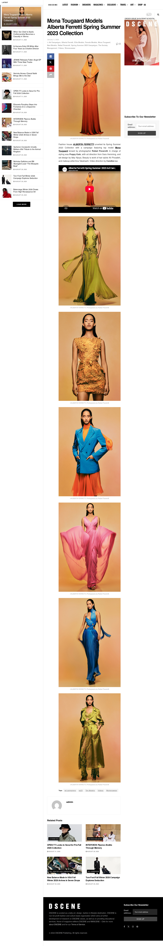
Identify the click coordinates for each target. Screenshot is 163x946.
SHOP (140, 4)
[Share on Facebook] (50, 56)
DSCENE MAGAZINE (95, 839)
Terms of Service (78, 924)
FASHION (74, 4)
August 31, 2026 (54, 851)
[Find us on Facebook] (124, 926)
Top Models (90, 790)
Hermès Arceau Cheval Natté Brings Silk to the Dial (25, 74)
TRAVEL (123, 4)
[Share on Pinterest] (50, 69)
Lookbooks (54, 839)
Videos (61, 48)
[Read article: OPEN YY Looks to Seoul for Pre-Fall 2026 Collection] (64, 833)
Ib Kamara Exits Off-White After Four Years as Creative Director (26, 47)
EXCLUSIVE (111, 4)
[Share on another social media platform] (50, 75)
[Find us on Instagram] (133, 926)
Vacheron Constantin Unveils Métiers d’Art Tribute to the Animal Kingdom (27, 149)
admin (69, 802)
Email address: (131, 125)
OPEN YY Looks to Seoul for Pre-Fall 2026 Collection (26, 92)
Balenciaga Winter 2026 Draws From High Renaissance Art (25, 190)
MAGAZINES (98, 4)
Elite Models (79, 42)
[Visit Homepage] (53, 4)
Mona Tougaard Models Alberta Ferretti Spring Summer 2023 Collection (18, 17)
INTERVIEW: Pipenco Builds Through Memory (24, 120)
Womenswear (70, 48)
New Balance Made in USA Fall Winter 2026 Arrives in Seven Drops (25, 134)
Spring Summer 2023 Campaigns (84, 45)
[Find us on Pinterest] (145, 5)
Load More (21, 204)
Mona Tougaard (104, 42)
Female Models (91, 42)
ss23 (81, 790)
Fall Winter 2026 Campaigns (60, 871)
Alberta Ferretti (67, 42)
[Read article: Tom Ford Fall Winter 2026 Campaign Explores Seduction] (103, 865)
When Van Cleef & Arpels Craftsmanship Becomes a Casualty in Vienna (24, 34)
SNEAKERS (86, 4)
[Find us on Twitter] (128, 926)
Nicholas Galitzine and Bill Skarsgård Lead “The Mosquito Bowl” (25, 163)
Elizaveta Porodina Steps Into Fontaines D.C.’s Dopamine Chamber (25, 106)
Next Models (52, 45)
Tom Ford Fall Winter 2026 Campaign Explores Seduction (25, 177)
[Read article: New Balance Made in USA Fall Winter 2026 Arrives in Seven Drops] (64, 865)
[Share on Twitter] (50, 62)
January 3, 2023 (53, 39)
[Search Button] (158, 14)
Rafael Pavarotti (64, 45)
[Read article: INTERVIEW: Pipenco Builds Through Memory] (103, 833)
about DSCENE (55, 924)
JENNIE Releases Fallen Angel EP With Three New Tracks (27, 60)
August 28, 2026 (93, 851)
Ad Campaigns (54, 42)
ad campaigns (70, 790)
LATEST (65, 4)
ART (132, 4)
